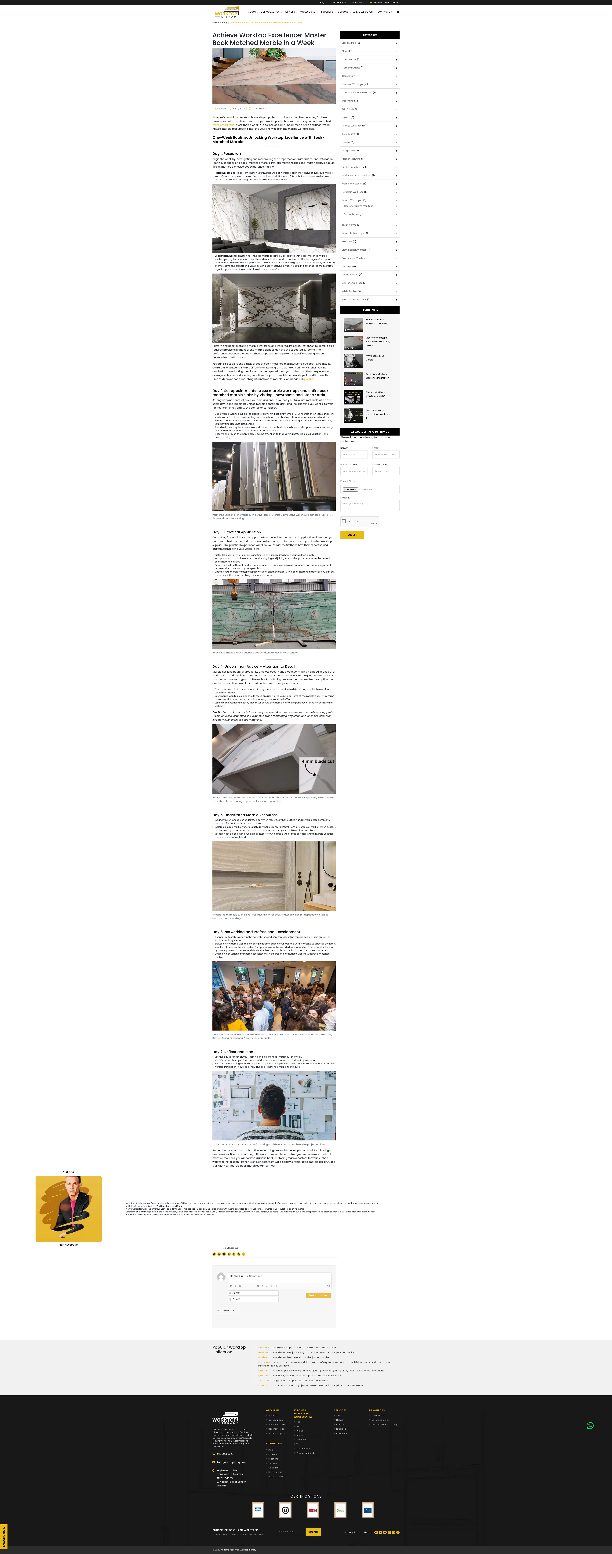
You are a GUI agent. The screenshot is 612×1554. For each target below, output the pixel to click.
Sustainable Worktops (354, 258)
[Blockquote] (258, 1286)
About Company (276, 1433)
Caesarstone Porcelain (295, 1362)
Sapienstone (329, 1347)
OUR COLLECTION (270, 11)
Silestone (347, 241)
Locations (273, 1458)
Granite (263, 1352)
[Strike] (244, 1286)
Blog (322, 2)
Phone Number (349, 464)
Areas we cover (363, 11)
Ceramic (263, 1347)
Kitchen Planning (351, 158)
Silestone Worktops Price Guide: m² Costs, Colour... (378, 341)
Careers (272, 1454)
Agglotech (279, 1380)
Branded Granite (282, 1352)
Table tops (302, 1444)
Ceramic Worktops (352, 84)
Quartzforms (349, 225)
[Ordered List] (249, 1286)
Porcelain (264, 1362)
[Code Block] (262, 1286)
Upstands (301, 1439)
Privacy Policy (353, 1532)
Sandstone (287, 1385)
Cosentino (347, 100)
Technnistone (351, 214)
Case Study (348, 76)
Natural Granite (345, 1352)
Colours (343, 11)
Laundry (340, 1424)
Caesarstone (349, 59)
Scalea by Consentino (305, 1352)
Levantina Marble (302, 1357)
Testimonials (378, 1415)
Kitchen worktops (351, 167)
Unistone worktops (352, 283)
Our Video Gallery (381, 1419)
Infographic (348, 150)
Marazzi (344, 1362)
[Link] (267, 1286)
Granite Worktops (351, 125)
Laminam (298, 1347)
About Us (273, 1415)
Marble (262, 1357)
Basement (341, 1433)
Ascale (363, 1362)
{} (271, 1286)
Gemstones (316, 1385)
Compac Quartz (330, 1370)
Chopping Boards (305, 1453)
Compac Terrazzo (297, 1380)
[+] (275, 1286)
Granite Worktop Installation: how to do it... (378, 414)
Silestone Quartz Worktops (358, 206)
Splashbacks (303, 1448)
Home (215, 22)
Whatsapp (360, 2)
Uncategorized (350, 274)
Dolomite (330, 1385)
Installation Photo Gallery (384, 1424)
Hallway (340, 1419)
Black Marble (349, 42)
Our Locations (275, 1419)
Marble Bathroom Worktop (356, 175)
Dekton (346, 117)
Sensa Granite (327, 1352)
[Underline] (240, 1286)
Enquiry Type (379, 464)
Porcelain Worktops (352, 192)
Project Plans (347, 481)
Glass (305, 1385)
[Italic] (235, 1286)
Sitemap (368, 1532)
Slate (276, 1385)
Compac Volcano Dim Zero (357, 92)
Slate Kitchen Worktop (354, 249)
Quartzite (264, 1375)
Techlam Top (312, 1347)
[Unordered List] (253, 1286)
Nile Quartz (378, 1370)
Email (375, 448)
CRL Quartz (348, 109)
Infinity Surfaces (329, 1362)
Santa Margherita (318, 1380)
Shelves (300, 1435)
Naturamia (301, 1375)
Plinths (299, 1430)
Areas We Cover (276, 1424)
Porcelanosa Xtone (379, 1362)
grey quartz (348, 134)
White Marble (349, 291)
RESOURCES (326, 11)
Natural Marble (321, 1357)
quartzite (309, 379)
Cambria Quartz (351, 67)
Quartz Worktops (351, 200)
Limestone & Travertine (350, 1385)
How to (346, 142)
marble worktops (223, 125)
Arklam (277, 1362)
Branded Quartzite (283, 1375)
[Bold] (231, 1286)
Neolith (354, 1362)
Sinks (299, 1426)
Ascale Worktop (282, 1347)
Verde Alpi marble (309, 827)
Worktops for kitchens (354, 299)
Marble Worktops (351, 183)
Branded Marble (282, 1357)
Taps (299, 1421)
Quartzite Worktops (353, 233)
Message (345, 497)
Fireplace (341, 1428)
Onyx (297, 1385)
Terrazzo (347, 266)
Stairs (339, 1415)
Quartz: (263, 1370)
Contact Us (385, 11)
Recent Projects (276, 1428)
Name (344, 448)
